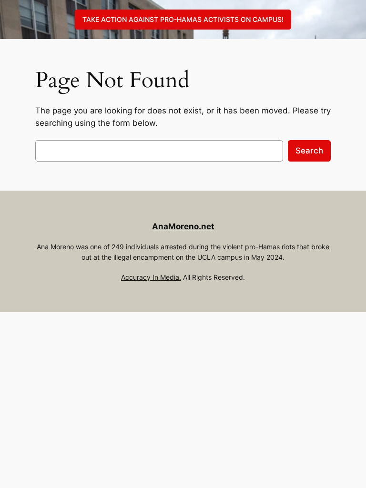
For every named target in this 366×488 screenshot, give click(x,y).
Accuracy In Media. (151, 277)
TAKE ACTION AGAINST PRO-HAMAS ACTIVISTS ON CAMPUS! (183, 19)
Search (309, 150)
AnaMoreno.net (183, 226)
